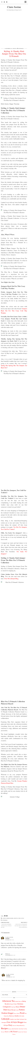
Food (22, 1012)
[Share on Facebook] (5, 916)
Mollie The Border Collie (22, 1019)
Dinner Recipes (11, 1010)
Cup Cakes (13, 1007)
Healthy (17, 1016)
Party (10, 1025)
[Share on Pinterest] (7, 916)
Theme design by (14, 1043)
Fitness (15, 1013)
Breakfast (7, 1004)
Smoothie (16, 1028)
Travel (6, 1032)
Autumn (4, 918)
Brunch (11, 1004)
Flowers (18, 1013)
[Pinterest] (4, 2)
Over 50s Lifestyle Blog (11, 579)
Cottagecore (7, 1007)
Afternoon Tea (8, 1000)
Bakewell (20, 1001)
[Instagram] (1, 2)
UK (9, 1031)
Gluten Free (6, 1016)
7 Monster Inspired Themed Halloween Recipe (6, 925)
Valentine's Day (20, 1031)
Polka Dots (14, 1025)
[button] (26, 2)
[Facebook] (6, 2)
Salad (13, 1028)
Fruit (25, 1013)
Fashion (22, 1009)
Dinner (18, 1007)
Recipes (4, 1028)
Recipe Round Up (20, 1025)
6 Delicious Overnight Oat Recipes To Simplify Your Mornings (21, 925)
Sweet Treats (21, 1028)
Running (9, 1028)
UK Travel (13, 1031)
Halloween (11, 1016)
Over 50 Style (21, 918)
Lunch (15, 1019)
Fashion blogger (9, 918)
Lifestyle (15, 48)
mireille (7, 953)
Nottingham (4, 920)
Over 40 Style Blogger (15, 1022)
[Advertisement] (14, 29)
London (12, 1019)
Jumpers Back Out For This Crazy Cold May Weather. (14, 311)
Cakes (15, 1004)
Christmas (20, 1004)
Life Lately (21, 1016)
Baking (24, 1001)
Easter (17, 1010)
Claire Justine (14, 7)
